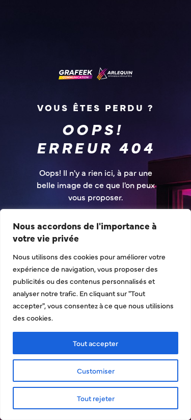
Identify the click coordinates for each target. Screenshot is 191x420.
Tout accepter (95, 343)
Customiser (96, 370)
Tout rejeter (96, 398)
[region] (95, 314)
